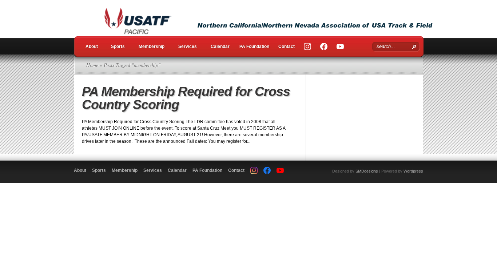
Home (92, 64)
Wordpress (413, 171)
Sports (118, 46)
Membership (151, 46)
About (92, 46)
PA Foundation (254, 46)
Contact (286, 46)
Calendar (220, 46)
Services (187, 46)
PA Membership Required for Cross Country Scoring (186, 98)
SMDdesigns (366, 171)
